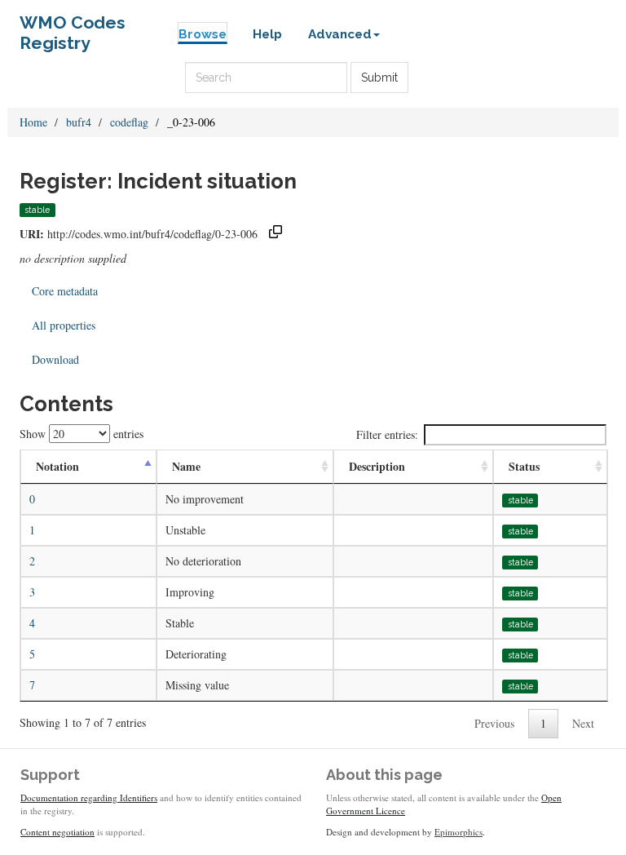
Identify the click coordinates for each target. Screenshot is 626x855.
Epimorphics (458, 832)
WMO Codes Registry (73, 26)
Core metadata (65, 291)
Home (33, 122)
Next (583, 723)
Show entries (81, 433)
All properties (63, 325)
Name (186, 466)
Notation (57, 466)
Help (267, 34)
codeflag (129, 122)
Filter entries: (387, 434)
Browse (203, 34)
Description (377, 466)
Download (55, 359)
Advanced (340, 34)
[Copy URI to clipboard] (275, 233)
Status (524, 466)
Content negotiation (57, 832)
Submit (379, 77)
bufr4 (78, 122)
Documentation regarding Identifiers (88, 797)
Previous (494, 723)
